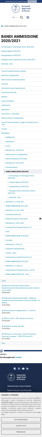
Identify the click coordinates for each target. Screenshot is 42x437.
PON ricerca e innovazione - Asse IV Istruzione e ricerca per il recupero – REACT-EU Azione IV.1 (19, 335)
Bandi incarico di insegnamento (17, 154)
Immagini (9, 240)
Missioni (4, 97)
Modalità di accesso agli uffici (13, 326)
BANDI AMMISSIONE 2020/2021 (17, 171)
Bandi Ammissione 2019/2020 (16, 159)
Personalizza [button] (21, 432)
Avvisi (8, 146)
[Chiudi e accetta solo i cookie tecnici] (37, 397)
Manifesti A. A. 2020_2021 (15, 202)
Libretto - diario (11, 253)
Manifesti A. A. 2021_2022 (15, 210)
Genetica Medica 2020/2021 (11, 51)
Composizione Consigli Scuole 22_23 (18, 227)
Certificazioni (5, 105)
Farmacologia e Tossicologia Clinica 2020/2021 (17, 47)
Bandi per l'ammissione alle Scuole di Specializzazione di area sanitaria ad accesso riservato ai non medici (20, 288)
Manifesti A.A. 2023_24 (14, 244)
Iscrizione (4, 84)
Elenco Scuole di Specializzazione (13, 80)
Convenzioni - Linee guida (10, 114)
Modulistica (5, 109)
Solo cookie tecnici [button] (21, 419)
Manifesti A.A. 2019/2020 (15, 163)
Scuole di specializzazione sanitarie (13, 71)
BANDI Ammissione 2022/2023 (17, 219)
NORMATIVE (10, 137)
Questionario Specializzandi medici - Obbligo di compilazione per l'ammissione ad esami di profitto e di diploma (21, 300)
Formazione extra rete (8, 92)
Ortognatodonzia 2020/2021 (11, 55)
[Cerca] (22, 17)
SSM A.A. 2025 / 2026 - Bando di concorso (18, 318)
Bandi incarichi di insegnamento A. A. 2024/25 (19, 310)
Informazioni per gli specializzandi (13, 88)
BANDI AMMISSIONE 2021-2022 (17, 206)
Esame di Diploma (7, 101)
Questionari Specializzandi (15, 249)
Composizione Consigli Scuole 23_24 (18, 257)
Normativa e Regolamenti (10, 75)
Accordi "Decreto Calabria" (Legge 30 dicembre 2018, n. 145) (20, 123)
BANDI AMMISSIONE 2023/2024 (17, 236)
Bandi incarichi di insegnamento (12, 118)
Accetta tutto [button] (21, 425)
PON (7, 232)
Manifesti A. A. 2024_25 (14, 266)
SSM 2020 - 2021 (7, 64)
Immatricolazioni (12, 167)
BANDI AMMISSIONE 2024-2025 (17, 261)
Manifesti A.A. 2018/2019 (15, 150)
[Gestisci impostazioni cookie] (40, 218)
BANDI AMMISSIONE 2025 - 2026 (17, 274)
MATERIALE (2, 26)
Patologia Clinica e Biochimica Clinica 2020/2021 (18, 60)
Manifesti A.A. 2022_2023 (15, 223)
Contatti (4, 129)
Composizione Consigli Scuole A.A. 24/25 (20, 270)
